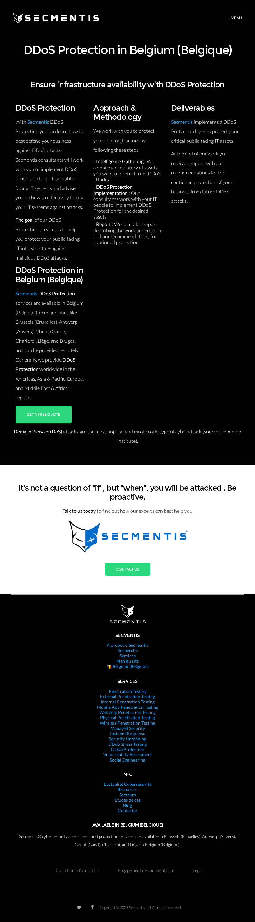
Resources (127, 789)
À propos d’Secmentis (127, 645)
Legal (197, 870)
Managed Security (127, 728)
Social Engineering (127, 759)
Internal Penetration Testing (128, 701)
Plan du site (127, 661)
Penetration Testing (127, 691)
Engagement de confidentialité (146, 870)
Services (128, 655)
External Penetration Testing (127, 696)
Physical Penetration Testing (127, 717)
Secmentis (38, 122)
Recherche (127, 650)
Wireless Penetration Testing (127, 722)
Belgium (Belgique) (130, 666)
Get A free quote (43, 414)
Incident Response (127, 733)
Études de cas (128, 800)
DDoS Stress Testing (127, 744)
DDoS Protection (127, 749)
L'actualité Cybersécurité (127, 784)
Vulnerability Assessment (127, 754)
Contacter (127, 810)
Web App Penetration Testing (127, 712)
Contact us (127, 569)
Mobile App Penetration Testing (127, 707)
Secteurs (127, 794)
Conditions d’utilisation (77, 870)
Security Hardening (127, 738)
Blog (127, 805)
